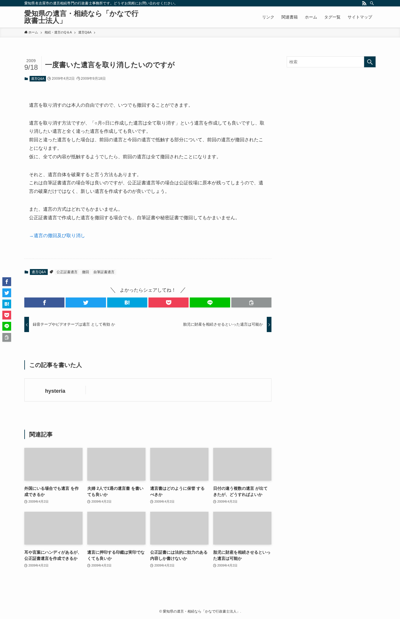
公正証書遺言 (67, 272)
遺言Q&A (37, 78)
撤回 (85, 272)
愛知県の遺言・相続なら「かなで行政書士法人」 (81, 17)
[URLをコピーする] (251, 302)
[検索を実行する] (370, 61)
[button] (44, 302)
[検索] (372, 3)
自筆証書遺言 (103, 272)
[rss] (364, 3)
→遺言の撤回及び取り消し (57, 235)
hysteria (55, 391)
